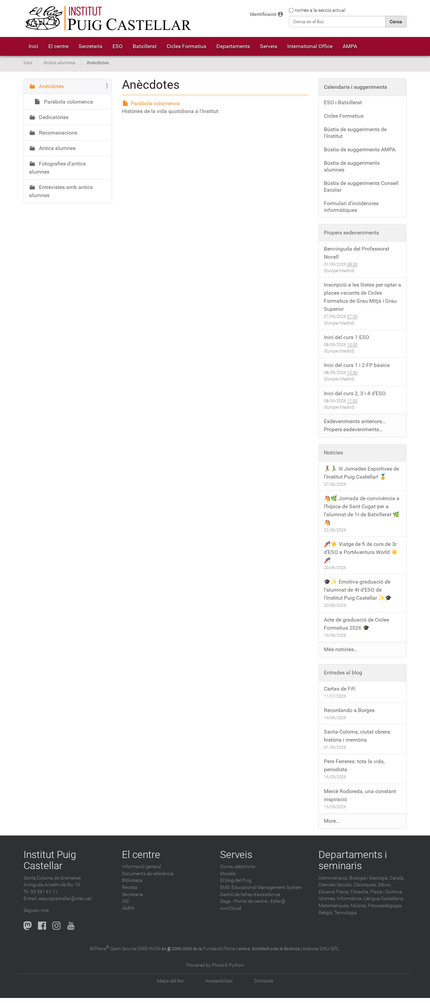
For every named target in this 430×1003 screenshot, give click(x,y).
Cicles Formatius (186, 46)
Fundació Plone (219, 949)
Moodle (227, 874)
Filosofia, (359, 892)
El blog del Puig (235, 880)
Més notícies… (340, 649)
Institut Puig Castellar (50, 860)
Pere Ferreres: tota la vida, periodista (354, 765)
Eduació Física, (333, 892)
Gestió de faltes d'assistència (250, 894)
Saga (225, 901)
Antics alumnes (59, 63)
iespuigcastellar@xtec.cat (65, 898)
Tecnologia (345, 913)
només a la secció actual (320, 10)
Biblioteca (132, 880)
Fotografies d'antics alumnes (57, 167)
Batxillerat (145, 46)
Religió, (325, 913)
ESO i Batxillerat (343, 102)
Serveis (268, 46)
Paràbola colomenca (155, 103)
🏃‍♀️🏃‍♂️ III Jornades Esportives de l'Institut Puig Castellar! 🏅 (361, 473)
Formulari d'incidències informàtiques (351, 206)
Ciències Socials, (335, 885)
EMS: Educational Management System (261, 887)
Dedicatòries (53, 117)
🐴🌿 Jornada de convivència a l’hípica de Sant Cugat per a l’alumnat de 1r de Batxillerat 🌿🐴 (361, 510)
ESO (118, 46)
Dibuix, (385, 885)
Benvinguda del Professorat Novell (356, 253)
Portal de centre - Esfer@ (260, 901)
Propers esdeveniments (351, 232)
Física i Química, (386, 892)
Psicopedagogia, (385, 905)
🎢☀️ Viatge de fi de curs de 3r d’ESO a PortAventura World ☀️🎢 (361, 552)
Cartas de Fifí (339, 688)
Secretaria (90, 46)
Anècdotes (51, 86)
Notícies (333, 452)
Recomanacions (57, 132)
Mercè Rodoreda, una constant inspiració (360, 795)
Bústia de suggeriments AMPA (359, 149)
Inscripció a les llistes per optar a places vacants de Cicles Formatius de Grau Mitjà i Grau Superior (362, 297)
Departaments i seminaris (352, 860)
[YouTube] (71, 925)
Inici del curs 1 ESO (346, 337)
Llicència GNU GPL (320, 949)
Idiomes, (327, 898)
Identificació (263, 14)
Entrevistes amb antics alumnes (61, 191)
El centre (58, 46)
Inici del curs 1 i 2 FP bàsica (357, 365)
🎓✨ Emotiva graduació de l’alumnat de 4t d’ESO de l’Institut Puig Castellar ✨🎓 (358, 590)
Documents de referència (148, 874)
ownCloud (230, 908)
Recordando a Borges (349, 710)
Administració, (333, 878)
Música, (359, 905)
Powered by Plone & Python (215, 965)
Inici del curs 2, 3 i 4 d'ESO (355, 393)
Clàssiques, (365, 885)
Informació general (141, 866)
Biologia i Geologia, (369, 878)
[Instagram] (56, 925)
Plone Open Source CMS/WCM (127, 949)
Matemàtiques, (334, 905)
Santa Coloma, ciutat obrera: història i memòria (357, 736)
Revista (129, 887)
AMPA (350, 46)
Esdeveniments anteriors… (355, 421)
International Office (310, 46)
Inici (33, 46)
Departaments (233, 46)
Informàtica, (349, 898)
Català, (397, 878)
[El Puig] (107, 18)
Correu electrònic (237, 866)
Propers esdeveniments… (353, 429)
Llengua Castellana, (383, 898)
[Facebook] (42, 925)
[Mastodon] (28, 925)
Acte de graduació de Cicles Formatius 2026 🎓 (356, 624)
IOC (125, 901)
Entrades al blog (343, 672)
